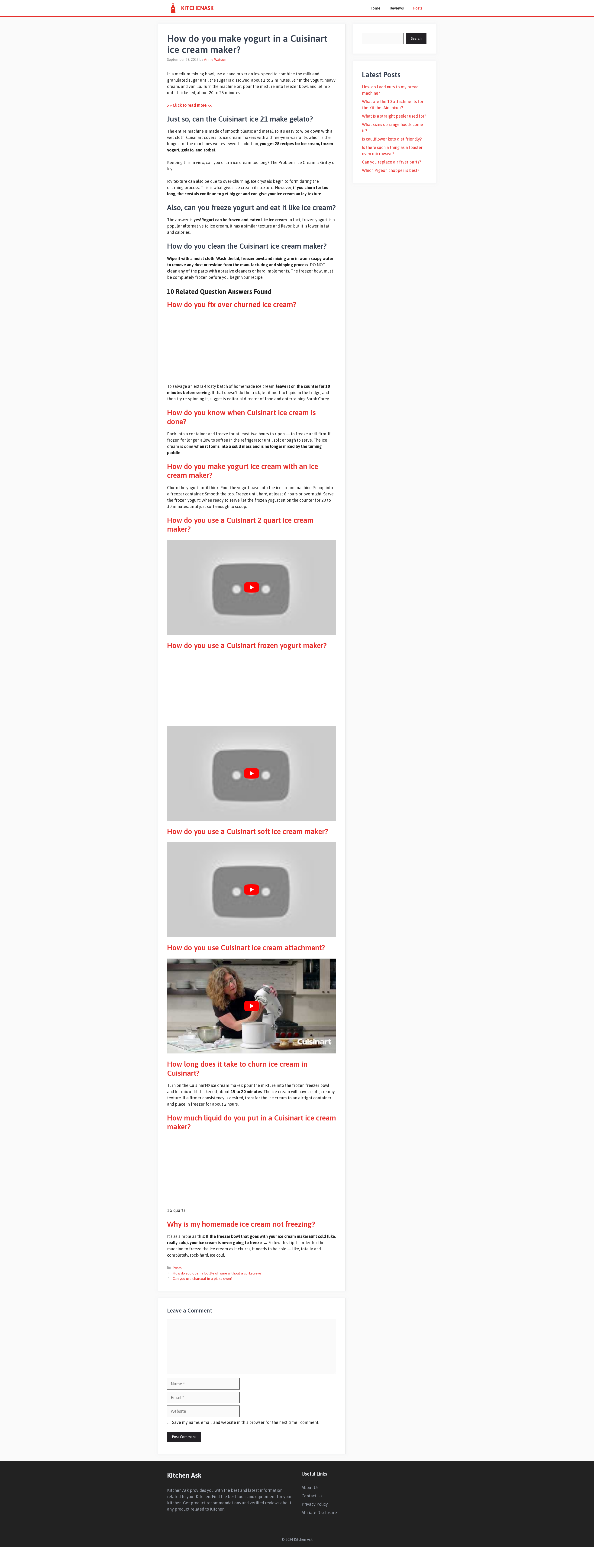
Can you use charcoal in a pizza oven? (202, 1279)
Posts (417, 8)
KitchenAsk (197, 8)
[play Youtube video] (251, 587)
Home (374, 8)
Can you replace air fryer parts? (391, 162)
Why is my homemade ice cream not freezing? (241, 1224)
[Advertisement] (251, 346)
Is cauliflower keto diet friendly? (392, 139)
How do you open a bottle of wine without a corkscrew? (217, 1273)
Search (416, 38)
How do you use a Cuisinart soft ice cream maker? (247, 831)
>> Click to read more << (189, 105)
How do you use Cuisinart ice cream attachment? (246, 947)
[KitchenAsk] (173, 8)
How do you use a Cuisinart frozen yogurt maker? (247, 645)
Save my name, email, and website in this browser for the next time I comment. (245, 1422)
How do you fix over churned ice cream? (231, 304)
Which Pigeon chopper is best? (390, 170)
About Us (310, 1487)
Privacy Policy (315, 1504)
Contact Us (312, 1495)
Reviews (397, 8)
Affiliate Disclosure (319, 1512)
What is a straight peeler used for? (394, 116)
